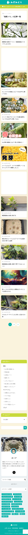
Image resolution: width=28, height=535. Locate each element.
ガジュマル (16, 499)
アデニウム (17, 494)
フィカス (6, 508)
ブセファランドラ (7, 511)
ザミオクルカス (7, 501)
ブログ (5, 407)
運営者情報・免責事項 (17, 528)
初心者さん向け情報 (10, 383)
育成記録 (7, 372)
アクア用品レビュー (10, 404)
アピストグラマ (7, 496)
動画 (22, 514)
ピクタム (15, 506)
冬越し (15, 514)
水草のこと (8, 401)
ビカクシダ (5, 506)
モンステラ (6, 514)
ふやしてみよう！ (9, 381)
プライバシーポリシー (13, 531)
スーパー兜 (5, 504)
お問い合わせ (8, 528)
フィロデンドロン (18, 508)
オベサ (18, 496)
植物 (4, 366)
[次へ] (18, 324)
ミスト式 (20, 511)
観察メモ (7, 378)
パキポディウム (16, 504)
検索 (25, 427)
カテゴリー (14, 484)
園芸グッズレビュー (10, 386)
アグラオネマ (6, 494)
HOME (14, 525)
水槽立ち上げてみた (10, 392)
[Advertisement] (14, 59)
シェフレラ (18, 501)
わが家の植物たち (9, 369)
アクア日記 (8, 395)
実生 (5, 516)
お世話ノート (8, 375)
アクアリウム (6, 389)
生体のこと (8, 398)
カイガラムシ (6, 499)
